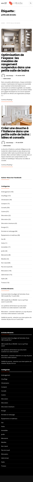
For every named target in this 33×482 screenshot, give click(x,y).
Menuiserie (4, 255)
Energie (3, 227)
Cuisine (3, 211)
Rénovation (4, 271)
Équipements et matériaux (9, 235)
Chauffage (4, 196)
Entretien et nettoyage (8, 231)
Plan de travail (5, 267)
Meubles (3, 259)
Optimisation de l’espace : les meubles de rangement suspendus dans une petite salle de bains (15, 63)
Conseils (3, 207)
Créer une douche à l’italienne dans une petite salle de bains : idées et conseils (15, 133)
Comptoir (4, 203)
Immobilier (4, 247)
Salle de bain (7, 78)
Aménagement (5, 192)
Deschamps (9, 75)
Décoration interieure (7, 223)
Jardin (3, 251)
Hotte (3, 243)
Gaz (2, 239)
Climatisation (5, 200)
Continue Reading (6, 100)
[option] (16, 479)
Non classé (4, 263)
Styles (3, 278)
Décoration (4, 215)
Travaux (3, 282)
